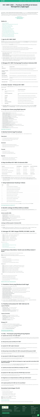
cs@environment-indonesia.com (34, 410)
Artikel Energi (23, 408)
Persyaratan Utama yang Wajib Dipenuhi (7, 26)
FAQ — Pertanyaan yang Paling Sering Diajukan (8, 36)
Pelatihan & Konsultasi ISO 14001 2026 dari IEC (8, 35)
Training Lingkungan (16, 407)
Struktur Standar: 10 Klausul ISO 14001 (7, 25)
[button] (38, 1)
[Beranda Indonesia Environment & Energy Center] (5, 407)
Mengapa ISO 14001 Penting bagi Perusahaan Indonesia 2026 (10, 24)
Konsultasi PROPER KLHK (5, 243)
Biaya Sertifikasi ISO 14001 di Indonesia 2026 (8, 28)
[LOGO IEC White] (3, 1)
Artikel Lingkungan (24, 407)
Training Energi (15, 408)
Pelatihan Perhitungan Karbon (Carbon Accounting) (8, 247)
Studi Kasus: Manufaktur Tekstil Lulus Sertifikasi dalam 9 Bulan (10, 33)
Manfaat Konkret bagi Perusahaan (6, 27)
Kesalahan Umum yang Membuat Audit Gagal (8, 34)
